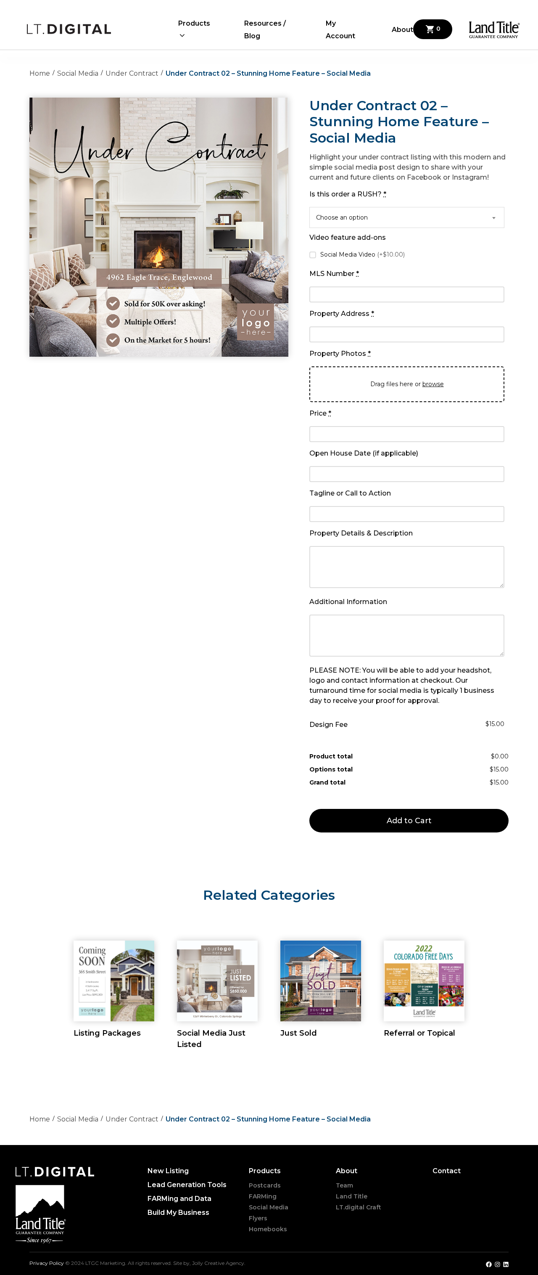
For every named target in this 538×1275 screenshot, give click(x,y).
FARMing (263, 1196)
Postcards (265, 1185)
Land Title (351, 1196)
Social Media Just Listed (211, 1038)
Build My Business (178, 1213)
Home (39, 73)
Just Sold (298, 1033)
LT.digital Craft (358, 1207)
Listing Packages (107, 1033)
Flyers (258, 1218)
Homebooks (268, 1229)
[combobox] (406, 217)
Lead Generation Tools (187, 1185)
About (402, 30)
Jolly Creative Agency (218, 1263)
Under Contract (131, 73)
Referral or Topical (419, 1033)
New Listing (168, 1171)
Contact (447, 1171)
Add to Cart (409, 820)
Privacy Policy (47, 1263)
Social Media (77, 73)
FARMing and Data (179, 1199)
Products (194, 23)
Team (344, 1185)
